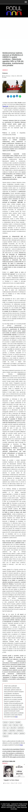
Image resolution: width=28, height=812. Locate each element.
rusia (10, 725)
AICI (16, 716)
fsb (4, 727)
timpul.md (5, 736)
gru (7, 727)
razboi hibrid (12, 730)
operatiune (22, 733)
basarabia (18, 722)
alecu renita (13, 727)
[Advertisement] (14, 32)
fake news (16, 725)
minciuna (5, 722)
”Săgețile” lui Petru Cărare (11, 780)
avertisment (20, 727)
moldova (5, 730)
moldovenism (20, 730)
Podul (21, 745)
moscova (12, 722)
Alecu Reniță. (7, 783)
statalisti (10, 733)
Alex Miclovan (7, 75)
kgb (21, 725)
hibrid (4, 733)
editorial (15, 733)
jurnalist (5, 725)
